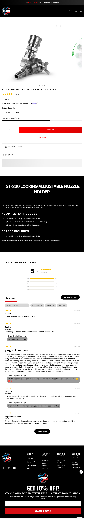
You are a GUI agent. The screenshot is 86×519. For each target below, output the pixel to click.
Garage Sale (31, 462)
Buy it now (42, 138)
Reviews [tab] (11, 298)
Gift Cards (30, 459)
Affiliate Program (45, 465)
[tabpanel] (42, 370)
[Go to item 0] (39, 85)
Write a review (70, 297)
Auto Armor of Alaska (61, 461)
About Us (45, 460)
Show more (42, 431)
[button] (42, 278)
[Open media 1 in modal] (58, 26)
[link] (43, 477)
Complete (7, 112)
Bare (17, 112)
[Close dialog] (81, 472)
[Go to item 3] (45, 85)
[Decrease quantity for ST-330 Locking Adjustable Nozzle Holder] (4, 130)
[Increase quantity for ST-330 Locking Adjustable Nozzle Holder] (14, 130)
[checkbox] (62, 305)
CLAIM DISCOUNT (43, 511)
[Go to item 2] (42, 85)
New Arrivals (31, 465)
